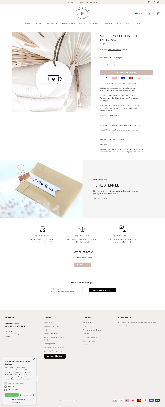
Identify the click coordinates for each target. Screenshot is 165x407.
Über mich (108, 23)
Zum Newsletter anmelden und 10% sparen (82, 2)
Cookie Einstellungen (90, 337)
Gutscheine (94, 23)
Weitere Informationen (25, 379)
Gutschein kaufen (89, 341)
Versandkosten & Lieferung (54, 347)
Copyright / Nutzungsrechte (54, 351)
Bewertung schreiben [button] (102, 290)
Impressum (48, 323)
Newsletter (87, 323)
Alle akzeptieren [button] (12, 395)
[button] (16, 383)
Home (27, 23)
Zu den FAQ (82, 265)
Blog (119, 23)
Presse (85, 345)
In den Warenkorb (126, 73)
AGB (45, 330)
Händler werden (132, 23)
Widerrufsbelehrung (51, 334)
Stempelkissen (51, 23)
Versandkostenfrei (114, 50)
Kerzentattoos (68, 23)
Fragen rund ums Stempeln (93, 330)
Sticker (82, 23)
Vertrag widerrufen (55, 356)
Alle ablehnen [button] (27, 395)
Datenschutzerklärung (52, 326)
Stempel (37, 23)
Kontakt (86, 334)
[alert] (19, 381)
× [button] (34, 359)
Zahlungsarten (49, 344)
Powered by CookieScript (19, 402)
